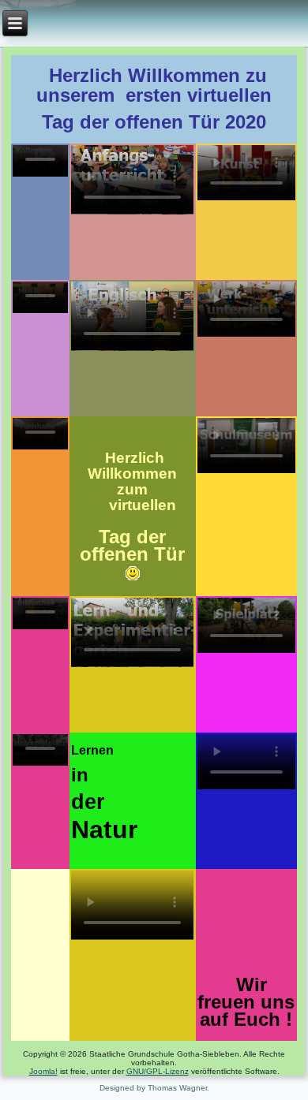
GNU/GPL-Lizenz (157, 1071)
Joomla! (43, 1071)
